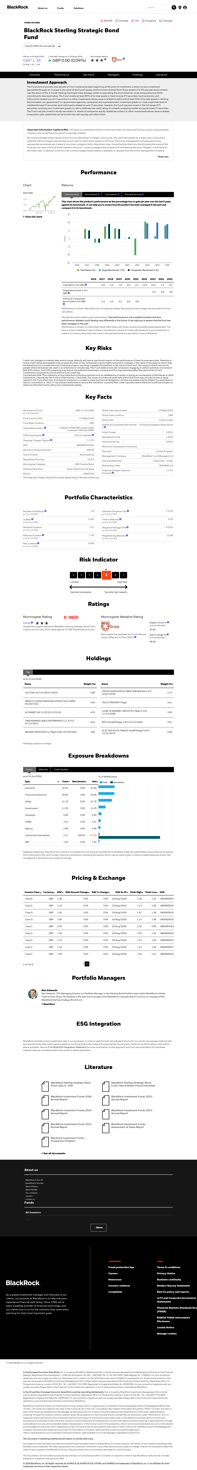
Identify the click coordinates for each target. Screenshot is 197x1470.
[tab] (40, 202)
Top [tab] (28, 672)
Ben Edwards (49, 990)
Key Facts (88, 75)
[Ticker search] (174, 7)
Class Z (28, 947)
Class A (28, 899)
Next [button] (90, 964)
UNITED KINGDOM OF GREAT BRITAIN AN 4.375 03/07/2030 (126, 692)
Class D (29, 913)
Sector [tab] (29, 769)
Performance (61, 75)
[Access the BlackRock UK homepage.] (23, 1285)
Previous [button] (84, 964)
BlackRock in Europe (34, 1183)
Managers (113, 75)
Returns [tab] (67, 185)
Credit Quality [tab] (61, 769)
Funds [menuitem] (60, 8)
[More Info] (105, 59)
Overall (27, 623)
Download (167, 21)
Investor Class (32, 892)
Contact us (30, 1199)
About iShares (32, 1186)
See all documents (54, 1153)
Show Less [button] (163, 157)
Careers (29, 1196)
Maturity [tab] (43, 769)
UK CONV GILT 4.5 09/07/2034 (41, 693)
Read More (49, 1004)
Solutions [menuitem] (79, 8)
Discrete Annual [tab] (133, 194)
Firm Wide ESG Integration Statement (67, 1047)
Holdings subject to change (37, 744)
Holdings (137, 75)
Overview (34, 75)
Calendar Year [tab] (72, 194)
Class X (28, 933)
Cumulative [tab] (111, 194)
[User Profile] (185, 7)
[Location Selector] (180, 7)
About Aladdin (32, 1190)
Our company (31, 1193)
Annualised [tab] (91, 194)
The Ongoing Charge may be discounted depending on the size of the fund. (61, 478)
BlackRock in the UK (34, 1180)
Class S (28, 926)
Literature (161, 75)
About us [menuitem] (42, 8)
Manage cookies (167, 1334)
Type (27, 782)
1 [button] (87, 964)
